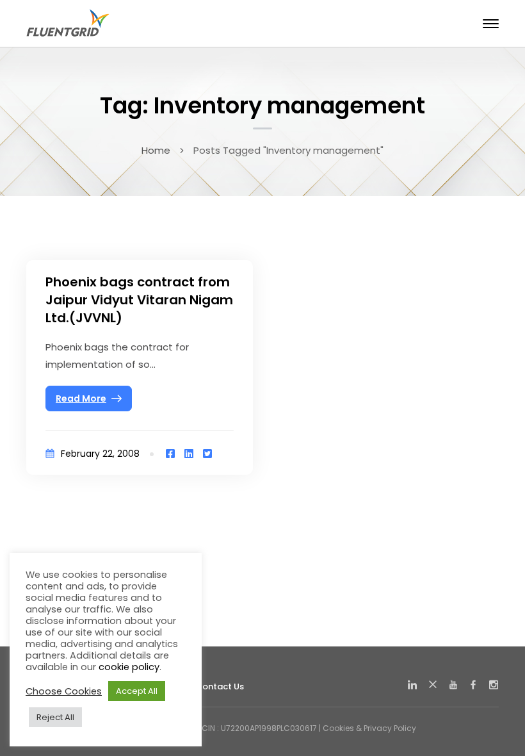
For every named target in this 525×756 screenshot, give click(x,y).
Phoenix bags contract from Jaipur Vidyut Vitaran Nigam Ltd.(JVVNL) (139, 300)
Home (155, 150)
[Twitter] (207, 454)
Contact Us (219, 686)
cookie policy (129, 667)
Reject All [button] (55, 717)
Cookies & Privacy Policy (369, 728)
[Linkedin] (188, 454)
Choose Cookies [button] (64, 691)
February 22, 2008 (100, 453)
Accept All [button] (137, 691)
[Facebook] (170, 454)
